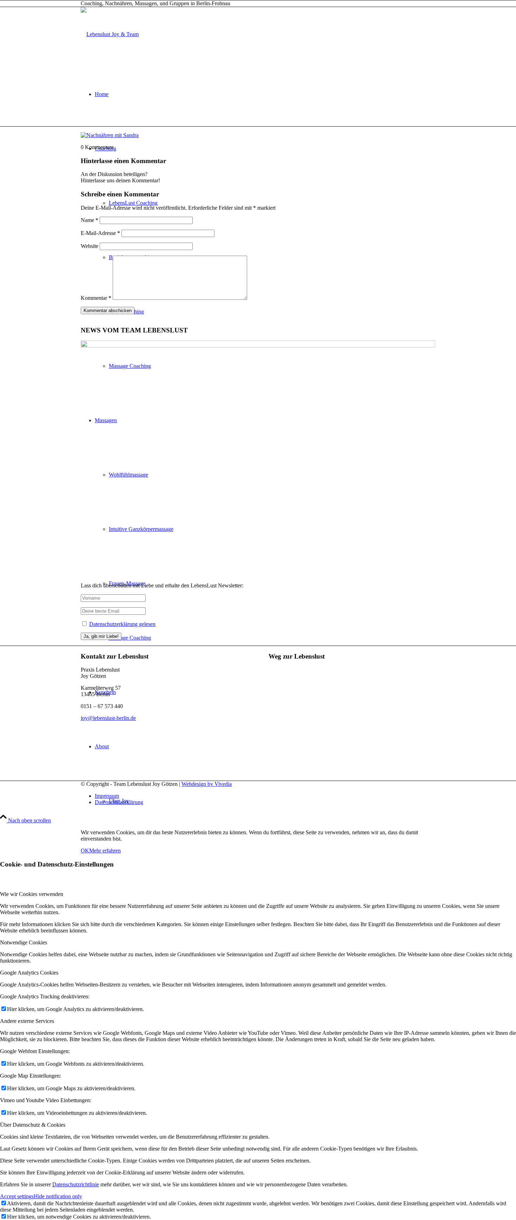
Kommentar (96, 298)
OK (85, 851)
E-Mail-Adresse (100, 233)
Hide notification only (58, 1196)
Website (89, 246)
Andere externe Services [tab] (27, 1021)
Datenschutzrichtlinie (75, 1184)
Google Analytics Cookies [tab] (29, 973)
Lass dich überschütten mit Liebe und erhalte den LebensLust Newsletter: (162, 585)
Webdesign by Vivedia (206, 784)
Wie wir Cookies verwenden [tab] (31, 894)
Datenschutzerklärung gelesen (122, 624)
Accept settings (17, 1196)
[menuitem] (265, 94)
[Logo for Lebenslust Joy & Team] (110, 34)
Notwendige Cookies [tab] (23, 942)
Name (89, 220)
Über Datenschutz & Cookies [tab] (32, 1125)
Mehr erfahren (105, 851)
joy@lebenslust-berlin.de (108, 718)
